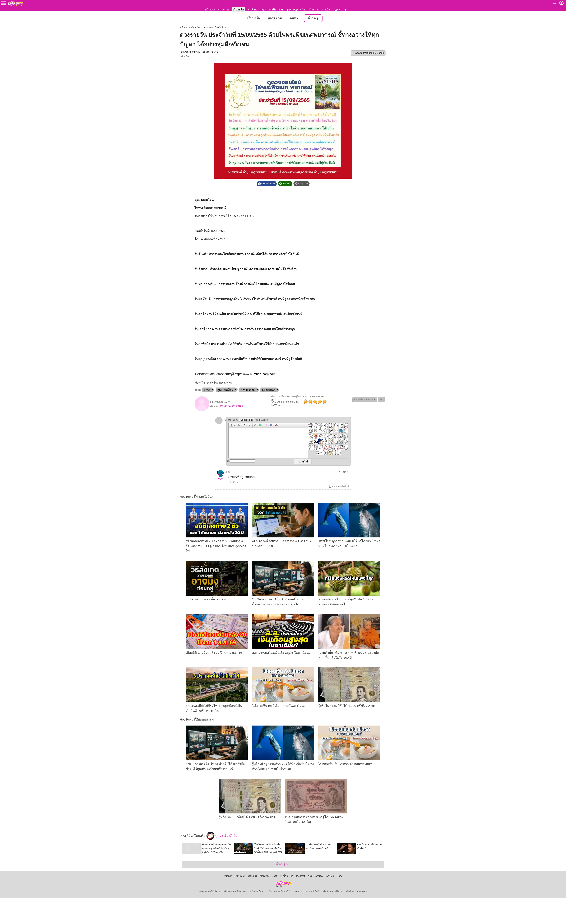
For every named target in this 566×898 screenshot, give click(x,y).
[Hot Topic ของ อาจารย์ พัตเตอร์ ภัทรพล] (202, 410)
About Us (298, 891)
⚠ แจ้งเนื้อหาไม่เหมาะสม (365, 400)
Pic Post (292, 9)
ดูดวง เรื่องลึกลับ (225, 835)
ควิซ (302, 9)
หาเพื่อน (252, 9)
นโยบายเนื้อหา (257, 891)
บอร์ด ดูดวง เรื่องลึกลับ (213, 27)
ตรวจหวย (223, 9)
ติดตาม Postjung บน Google (369, 53)
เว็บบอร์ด (238, 9)
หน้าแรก (210, 9)
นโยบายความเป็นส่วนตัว (235, 891)
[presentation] (231, 425)
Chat (262, 9)
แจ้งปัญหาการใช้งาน (332, 891)
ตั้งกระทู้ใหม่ (283, 864)
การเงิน (325, 9)
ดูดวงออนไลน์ (225, 389)
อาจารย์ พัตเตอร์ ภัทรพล (231, 406)
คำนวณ (313, 9)
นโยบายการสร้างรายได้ (279, 891)
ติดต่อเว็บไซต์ (312, 891)
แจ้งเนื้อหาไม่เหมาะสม (356, 891)
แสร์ (228, 472)
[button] (232, 425)
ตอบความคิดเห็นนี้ (340, 486)
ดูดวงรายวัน (248, 389)
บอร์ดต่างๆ (275, 18)
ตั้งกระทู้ (313, 18)
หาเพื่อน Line (276, 9)
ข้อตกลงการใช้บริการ (209, 891)
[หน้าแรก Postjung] (15, 3)
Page (336, 9)
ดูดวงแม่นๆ (268, 389)
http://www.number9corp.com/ (256, 374)
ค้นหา (294, 18)
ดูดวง (198, 199)
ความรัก (278, 254)
